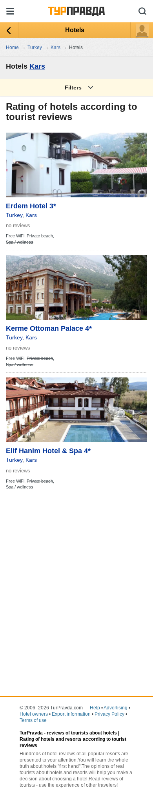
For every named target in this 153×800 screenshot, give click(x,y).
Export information (71, 714)
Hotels (74, 30)
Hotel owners (34, 714)
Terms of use (33, 720)
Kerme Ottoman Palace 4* (49, 328)
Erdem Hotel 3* (31, 206)
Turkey (14, 215)
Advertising (116, 708)
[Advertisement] (76, 576)
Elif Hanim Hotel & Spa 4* (48, 451)
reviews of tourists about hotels (82, 733)
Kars (37, 66)
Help (95, 708)
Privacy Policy (109, 714)
